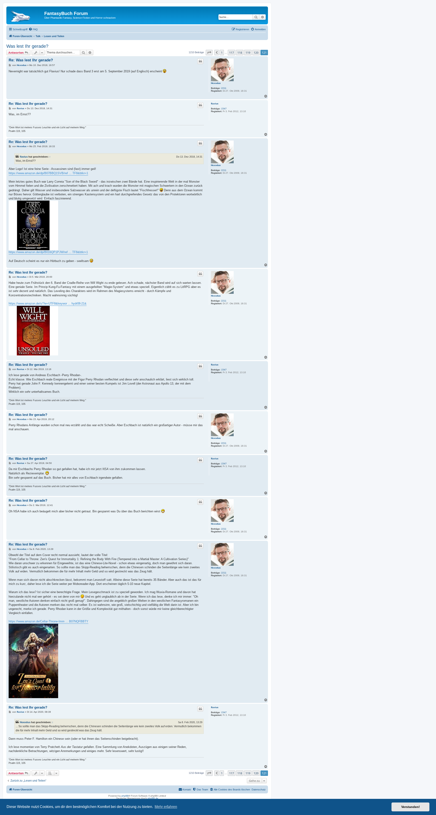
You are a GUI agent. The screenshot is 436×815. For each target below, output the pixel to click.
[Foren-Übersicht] (25, 15)
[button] (209, 52)
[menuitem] (33, 29)
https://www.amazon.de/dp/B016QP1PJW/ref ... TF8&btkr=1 (48, 252)
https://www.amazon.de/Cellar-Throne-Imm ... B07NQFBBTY (48, 621)
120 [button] (256, 52)
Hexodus (216, 83)
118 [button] (239, 52)
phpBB (125, 796)
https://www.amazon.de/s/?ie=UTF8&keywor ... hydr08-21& (48, 303)
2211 (223, 88)
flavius (214, 103)
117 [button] (231, 52)
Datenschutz (259, 789)
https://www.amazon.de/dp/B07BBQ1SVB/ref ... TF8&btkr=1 (48, 173)
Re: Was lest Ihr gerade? (31, 60)
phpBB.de (153, 798)
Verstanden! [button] (410, 807)
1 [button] (222, 52)
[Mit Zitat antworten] (200, 61)
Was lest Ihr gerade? (27, 46)
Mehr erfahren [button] (166, 807)
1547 (224, 108)
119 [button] (247, 52)
